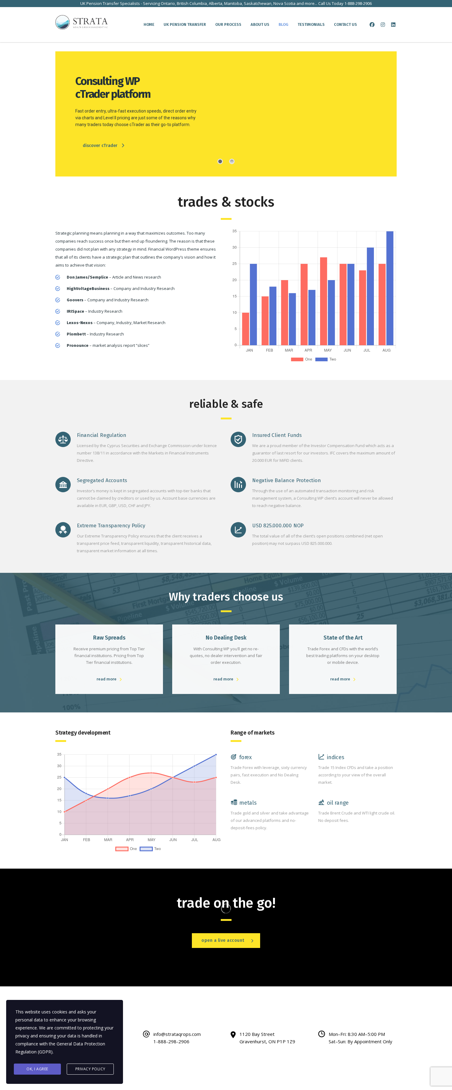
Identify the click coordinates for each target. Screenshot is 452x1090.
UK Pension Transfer (185, 24)
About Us (260, 24)
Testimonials (311, 24)
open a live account (222, 940)
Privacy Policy (90, 1069)
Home (149, 24)
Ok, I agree (37, 1069)
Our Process (228, 24)
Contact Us (345, 24)
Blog (283, 24)
